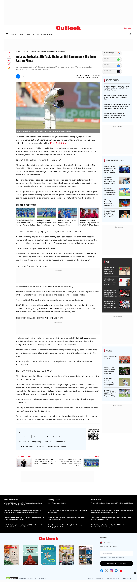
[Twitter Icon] (106, 570)
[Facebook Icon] (101, 570)
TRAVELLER (30, 34)
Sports (25, 51)
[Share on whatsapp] (9, 64)
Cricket (36, 437)
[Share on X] (9, 56)
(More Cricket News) (59, 143)
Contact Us (99, 578)
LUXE (51, 34)
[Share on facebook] (9, 53)
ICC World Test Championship (30, 442)
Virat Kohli (48, 442)
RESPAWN (44, 34)
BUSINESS (14, 34)
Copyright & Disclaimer (112, 578)
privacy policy (122, 557)
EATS (37, 34)
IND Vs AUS (40, 446)
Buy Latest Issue (110, 546)
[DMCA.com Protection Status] (12, 578)
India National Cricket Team (53, 437)
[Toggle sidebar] (7, 34)
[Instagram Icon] (111, 570)
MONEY (22, 34)
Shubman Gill (60, 442)
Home (18, 51)
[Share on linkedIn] (9, 60)
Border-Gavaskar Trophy (57, 446)
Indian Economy (25, 437)
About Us (90, 578)
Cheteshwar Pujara (26, 446)
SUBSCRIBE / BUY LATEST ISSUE (116, 563)
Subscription (109, 542)
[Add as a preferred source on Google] (9, 68)
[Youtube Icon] (121, 570)
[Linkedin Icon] (116, 570)
